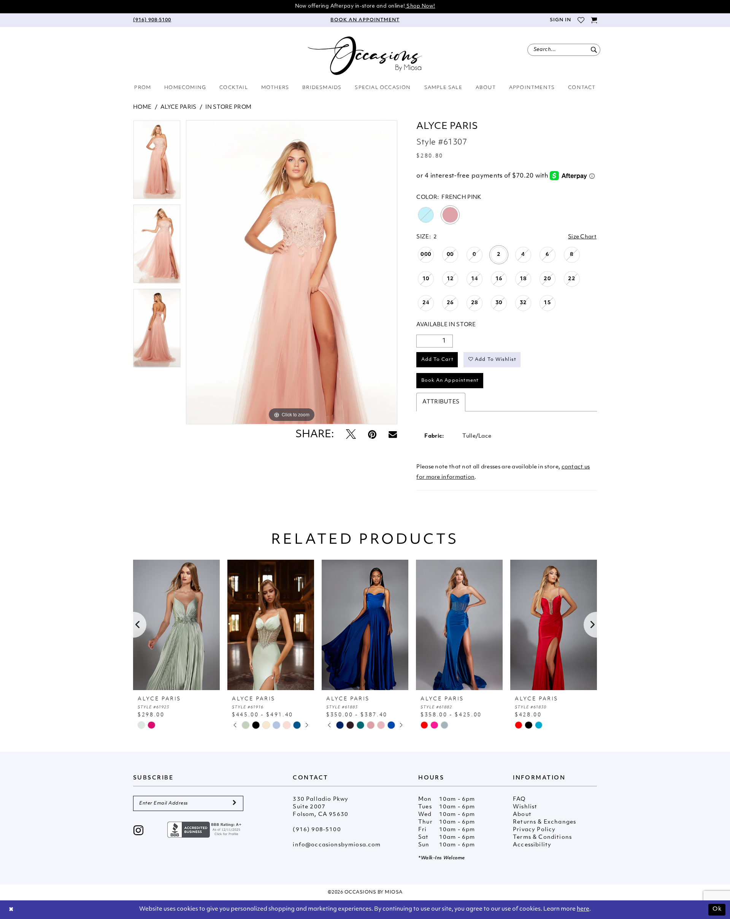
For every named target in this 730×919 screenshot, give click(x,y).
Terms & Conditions (542, 837)
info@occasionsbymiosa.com (337, 845)
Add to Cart (437, 359)
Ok (717, 909)
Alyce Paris (178, 107)
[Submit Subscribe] (234, 803)
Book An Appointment (450, 380)
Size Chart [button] (582, 237)
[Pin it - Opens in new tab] (372, 435)
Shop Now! (420, 6)
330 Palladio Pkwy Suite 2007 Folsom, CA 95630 (320, 807)
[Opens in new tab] (205, 830)
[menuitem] (152, 20)
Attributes (440, 402)
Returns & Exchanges (544, 822)
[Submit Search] (593, 50)
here (583, 909)
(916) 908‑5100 (317, 830)
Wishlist (525, 807)
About (522, 814)
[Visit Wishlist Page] (580, 20)
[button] (560, 20)
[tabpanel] (157, 162)
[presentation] (176, 625)
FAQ (519, 799)
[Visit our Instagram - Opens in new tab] (138, 831)
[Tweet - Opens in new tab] (351, 435)
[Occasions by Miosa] (365, 56)
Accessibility (532, 845)
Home (142, 107)
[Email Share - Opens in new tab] (392, 435)
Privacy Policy (534, 830)
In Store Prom (228, 107)
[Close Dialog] (11, 909)
